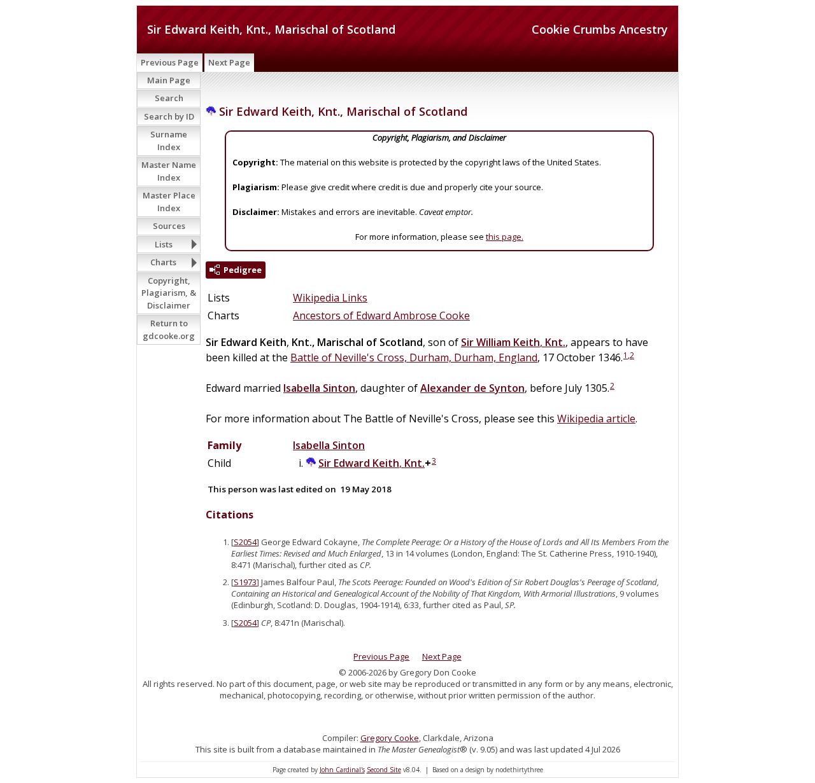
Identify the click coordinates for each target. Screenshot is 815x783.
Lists (164, 244)
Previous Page (170, 62)
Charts (163, 262)
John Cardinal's (342, 769)
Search (169, 98)
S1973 (245, 582)
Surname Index (168, 140)
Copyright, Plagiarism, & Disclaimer (168, 293)
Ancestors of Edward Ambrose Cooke (381, 315)
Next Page (229, 62)
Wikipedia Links (330, 298)
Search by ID (169, 116)
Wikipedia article (596, 419)
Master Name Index (168, 171)
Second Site (384, 769)
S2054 (245, 542)
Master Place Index (169, 202)
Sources (169, 226)
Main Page (168, 80)
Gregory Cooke (389, 738)
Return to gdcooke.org (169, 329)
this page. (504, 236)
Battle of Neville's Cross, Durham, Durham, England (413, 357)
